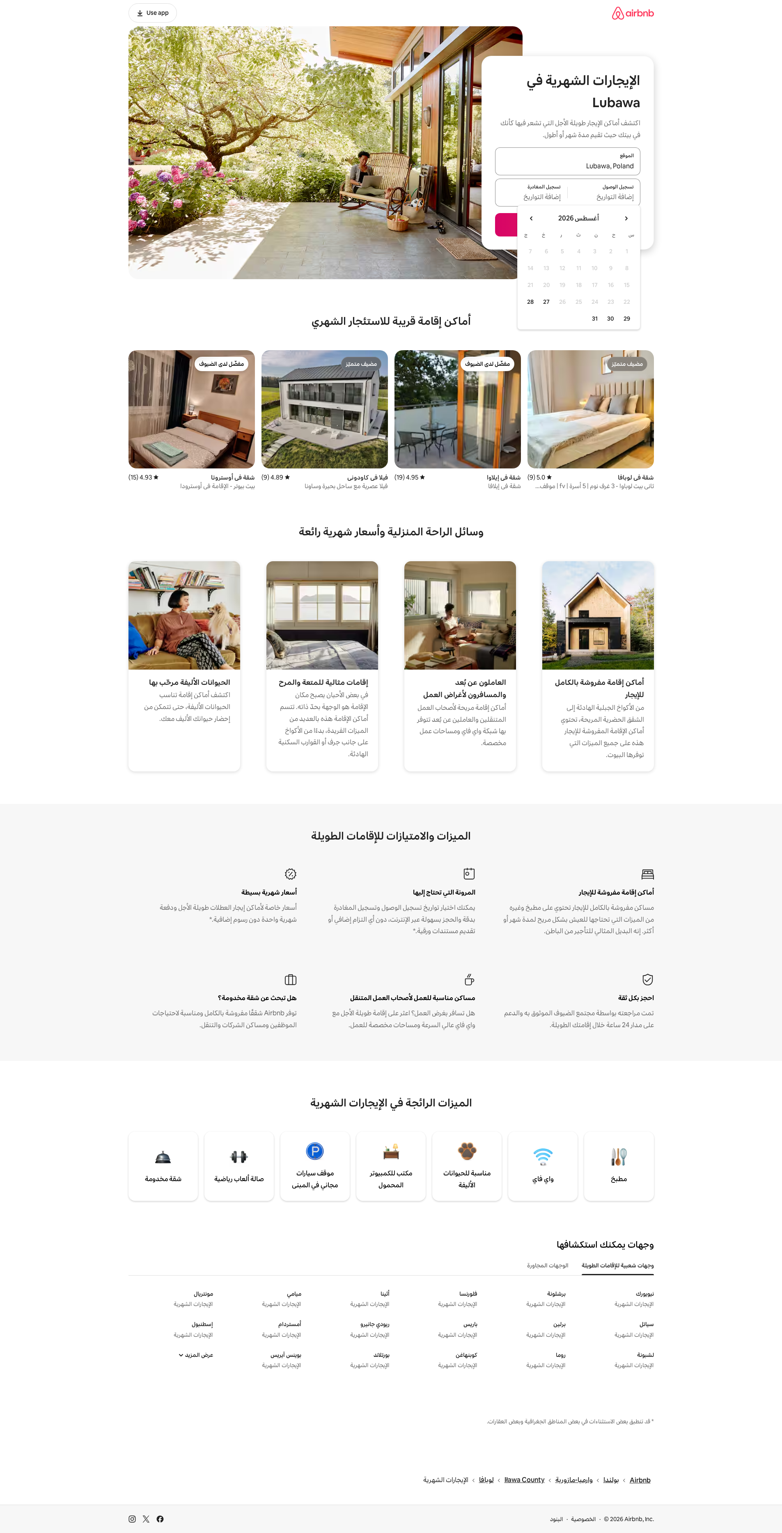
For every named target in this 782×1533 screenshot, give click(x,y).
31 (595, 318)
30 (610, 318)
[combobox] (568, 166)
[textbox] (604, 197)
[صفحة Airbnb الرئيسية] (633, 13)
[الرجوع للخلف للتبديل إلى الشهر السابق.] (626, 218)
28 (530, 301)
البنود (556, 1519)
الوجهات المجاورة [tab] (548, 1265)
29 (627, 318)
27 (546, 301)
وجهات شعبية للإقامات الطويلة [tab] (618, 1265)
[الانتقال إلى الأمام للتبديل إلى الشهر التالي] (531, 218)
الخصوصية (583, 1519)
